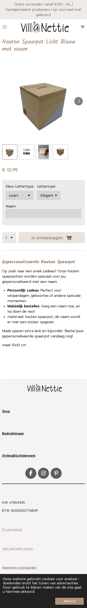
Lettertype (46, 186)
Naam (11, 206)
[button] (9, 151)
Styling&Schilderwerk (18, 456)
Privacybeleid (12, 530)
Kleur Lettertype (20, 186)
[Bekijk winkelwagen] (82, 26)
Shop (6, 411)
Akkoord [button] (69, 601)
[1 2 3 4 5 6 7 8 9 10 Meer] (9, 237)
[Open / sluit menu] (4, 26)
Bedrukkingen (13, 433)
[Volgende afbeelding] (78, 101)
